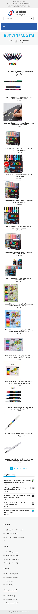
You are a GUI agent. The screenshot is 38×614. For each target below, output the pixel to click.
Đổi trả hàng (9, 584)
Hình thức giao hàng (12, 552)
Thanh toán (9, 581)
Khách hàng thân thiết (12, 603)
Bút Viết (26, 40)
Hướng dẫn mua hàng (12, 555)
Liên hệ (8, 541)
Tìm (31, 18)
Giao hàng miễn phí (11, 599)
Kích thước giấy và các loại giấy (15, 537)
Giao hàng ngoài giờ (12, 577)
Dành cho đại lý (10, 596)
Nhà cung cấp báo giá (12, 559)
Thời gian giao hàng (12, 563)
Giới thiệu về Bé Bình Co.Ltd (14, 530)
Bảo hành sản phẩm (12, 574)
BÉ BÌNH (20, 12)
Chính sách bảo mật (12, 533)
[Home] (11, 13)
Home (11, 40)
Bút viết (18, 40)
